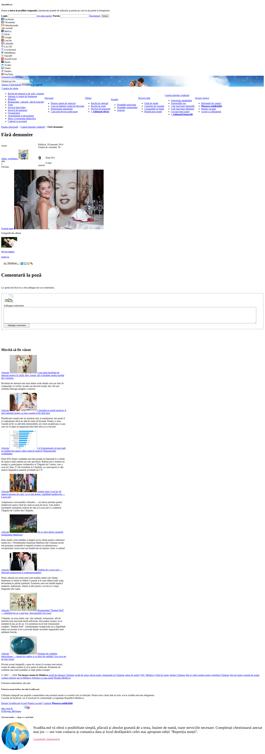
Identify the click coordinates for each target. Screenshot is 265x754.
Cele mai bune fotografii (182, 106)
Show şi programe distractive (22, 118)
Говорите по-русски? (12, 77)
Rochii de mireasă (99, 103)
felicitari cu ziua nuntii (43, 678)
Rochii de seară (98, 106)
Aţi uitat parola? (44, 16)
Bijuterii (12, 99)
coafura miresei (8, 678)
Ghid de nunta (162, 675)
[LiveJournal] (31, 263)
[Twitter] (25, 263)
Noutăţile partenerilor (127, 107)
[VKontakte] (22, 263)
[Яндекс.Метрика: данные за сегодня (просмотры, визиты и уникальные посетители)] (11, 711)
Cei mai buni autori (180, 111)
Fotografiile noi (178, 103)
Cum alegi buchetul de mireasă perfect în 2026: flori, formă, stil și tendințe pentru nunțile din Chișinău (32, 375)
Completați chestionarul (46, 739)
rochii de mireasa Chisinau (61, 675)
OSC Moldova (147, 675)
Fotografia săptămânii (181, 100)
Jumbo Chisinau (177, 675)
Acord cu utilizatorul (211, 111)
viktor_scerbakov (10, 158)
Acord (24, 703)
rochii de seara (82, 675)
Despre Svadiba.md (10, 703)
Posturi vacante (208, 109)
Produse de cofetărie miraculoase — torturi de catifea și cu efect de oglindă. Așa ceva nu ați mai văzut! (33, 656)
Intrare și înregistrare (11, 84)
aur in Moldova (24, 678)
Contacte (47, 703)
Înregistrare (94, 16)
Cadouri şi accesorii (17, 121)
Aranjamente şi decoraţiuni (21, 115)
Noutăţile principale (126, 104)
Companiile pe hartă (154, 109)
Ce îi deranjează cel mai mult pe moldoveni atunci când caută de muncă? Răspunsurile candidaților (33, 451)
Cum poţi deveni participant (64, 111)
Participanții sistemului (62, 109)
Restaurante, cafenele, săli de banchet (26, 102)
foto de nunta (236, 675)
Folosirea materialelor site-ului (15, 683)
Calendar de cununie (154, 106)
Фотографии (7, 251)
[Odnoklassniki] (28, 263)
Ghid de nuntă (151, 103)
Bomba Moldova (62, 678)
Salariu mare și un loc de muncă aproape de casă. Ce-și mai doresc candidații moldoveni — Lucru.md (33, 494)
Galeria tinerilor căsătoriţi (33, 127)
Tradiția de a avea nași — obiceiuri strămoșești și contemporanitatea (31, 571)
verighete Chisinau (220, 675)
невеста (5, 257)
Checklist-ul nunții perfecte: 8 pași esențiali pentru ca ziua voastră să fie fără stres (33, 411)
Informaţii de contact (211, 103)
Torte (10, 104)
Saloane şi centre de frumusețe (22, 96)
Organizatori (14, 113)
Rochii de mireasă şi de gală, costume (26, 93)
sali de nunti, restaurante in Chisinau (106, 675)
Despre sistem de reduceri (63, 103)
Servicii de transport (17, 110)
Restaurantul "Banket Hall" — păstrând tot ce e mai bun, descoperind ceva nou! (32, 611)
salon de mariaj (132, 675)
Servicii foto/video (17, 107)
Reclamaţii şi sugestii (32, 84)
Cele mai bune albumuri (182, 109)
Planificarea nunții (153, 111)
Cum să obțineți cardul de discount (67, 106)
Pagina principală (9, 127)
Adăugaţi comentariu (14, 305)
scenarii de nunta (251, 675)
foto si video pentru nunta (198, 675)
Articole (121, 110)
